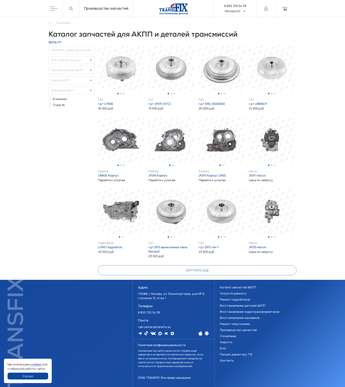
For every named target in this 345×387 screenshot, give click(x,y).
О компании (228, 336)
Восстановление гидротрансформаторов (249, 312)
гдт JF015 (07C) (159, 104)
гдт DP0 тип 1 (209, 247)
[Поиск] (71, 8)
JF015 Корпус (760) (212, 175)
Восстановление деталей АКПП (242, 306)
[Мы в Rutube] (166, 333)
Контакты (227, 360)
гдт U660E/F (258, 104)
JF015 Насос (257, 247)
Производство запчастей (106, 8)
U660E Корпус (108, 175)
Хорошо (27, 376)
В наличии (60, 99)
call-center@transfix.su (154, 327)
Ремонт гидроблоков (235, 299)
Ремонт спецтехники (235, 324)
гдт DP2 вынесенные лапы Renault (167, 249)
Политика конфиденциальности (162, 345)
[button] (118, 93)
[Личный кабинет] (266, 8)
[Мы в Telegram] (140, 333)
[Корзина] (285, 8)
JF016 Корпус (157, 175)
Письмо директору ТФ (236, 354)
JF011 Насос (257, 175)
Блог (223, 348)
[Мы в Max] (160, 333)
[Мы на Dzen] (172, 333)
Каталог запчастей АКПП (238, 287)
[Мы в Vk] (153, 333)
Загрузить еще (197, 270)
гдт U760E (105, 104)
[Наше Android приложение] (206, 333)
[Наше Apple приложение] (200, 333)
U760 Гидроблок (110, 247)
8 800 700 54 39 (235, 6)
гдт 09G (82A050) (212, 104)
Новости (226, 342)
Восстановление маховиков (239, 318)
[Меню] (56, 8)
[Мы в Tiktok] (146, 333)
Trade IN (59, 105)
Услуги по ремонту (233, 293)
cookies (35, 364)
